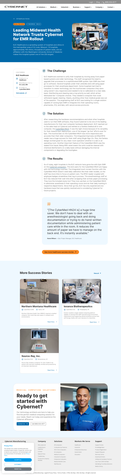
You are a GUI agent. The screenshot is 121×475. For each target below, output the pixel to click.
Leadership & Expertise (41, 448)
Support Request (100, 452)
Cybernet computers (58, 167)
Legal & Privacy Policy (50, 473)
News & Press (41, 454)
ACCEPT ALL (18, 460)
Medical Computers (59, 454)
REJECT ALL (17, 469)
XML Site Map (80, 473)
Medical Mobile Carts (60, 461)
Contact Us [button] (21, 424)
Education (77, 454)
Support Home (99, 445)
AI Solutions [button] (41, 7)
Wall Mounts (57, 464)
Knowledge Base (99, 447)
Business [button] (76, 7)
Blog (98, 2)
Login (91, 2)
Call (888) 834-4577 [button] (38, 424)
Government (78, 452)
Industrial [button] (64, 7)
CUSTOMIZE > (18, 464)
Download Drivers (100, 457)
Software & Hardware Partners (103, 459)
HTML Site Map (71, 473)
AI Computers (58, 452)
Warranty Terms (99, 454)
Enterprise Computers (60, 459)
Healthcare (78, 445)
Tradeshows (41, 456)
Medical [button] (53, 7)
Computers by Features (60, 447)
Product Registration (101, 450)
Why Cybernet (42, 445)
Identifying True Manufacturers (103, 464)
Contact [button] (110, 7)
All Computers (58, 445)
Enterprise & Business (81, 450)
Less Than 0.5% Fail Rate (102, 461)
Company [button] (99, 7)
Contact (40, 451)
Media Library (99, 466)
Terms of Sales (62, 473)
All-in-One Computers (60, 450)
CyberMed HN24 (62, 129)
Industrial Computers (60, 457)
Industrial (77, 447)
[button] (52, 322)
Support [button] (88, 7)
